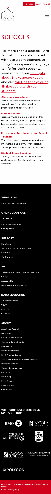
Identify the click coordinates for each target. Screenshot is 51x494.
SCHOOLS (6, 314)
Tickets (6, 218)
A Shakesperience (9, 301)
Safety (4, 277)
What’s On (9, 197)
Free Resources (10, 113)
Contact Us (6, 390)
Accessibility (7, 281)
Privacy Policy (7, 385)
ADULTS (5, 309)
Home (3, 490)
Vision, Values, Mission (11, 338)
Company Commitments (12, 342)
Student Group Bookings (16, 153)
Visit (4, 266)
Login (38, 4)
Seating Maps (7, 229)
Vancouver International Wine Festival (19, 359)
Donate (29, 4)
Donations (6, 244)
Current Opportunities (11, 368)
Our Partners (7, 257)
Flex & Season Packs (11, 224)
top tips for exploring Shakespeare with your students (25, 86)
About (6, 323)
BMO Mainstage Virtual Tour (14, 285)
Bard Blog (6, 333)
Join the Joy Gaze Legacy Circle (16, 248)
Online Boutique (13, 213)
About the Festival (10, 329)
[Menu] (47, 17)
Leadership (6, 346)
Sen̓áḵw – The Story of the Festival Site (20, 272)
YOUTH (4, 305)
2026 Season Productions (13, 203)
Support (7, 238)
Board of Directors (10, 351)
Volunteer (5, 253)
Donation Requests (10, 364)
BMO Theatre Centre (11, 355)
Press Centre (7, 381)
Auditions (5, 372)
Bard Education (13, 295)
